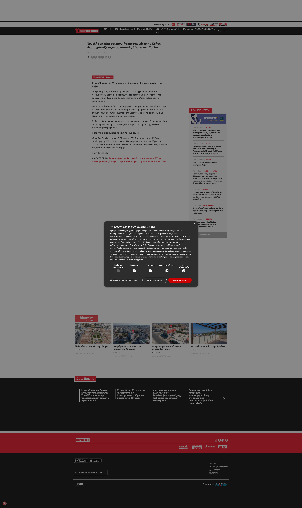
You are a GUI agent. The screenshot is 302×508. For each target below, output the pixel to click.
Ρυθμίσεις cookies (117, 260)
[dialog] (151, 254)
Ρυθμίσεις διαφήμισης (119, 257)
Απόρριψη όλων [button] (154, 280)
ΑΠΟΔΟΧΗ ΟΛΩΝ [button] (180, 280)
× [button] (194, 224)
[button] (123, 280)
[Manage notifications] (4, 503)
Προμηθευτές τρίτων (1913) (172, 242)
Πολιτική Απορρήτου (134, 260)
